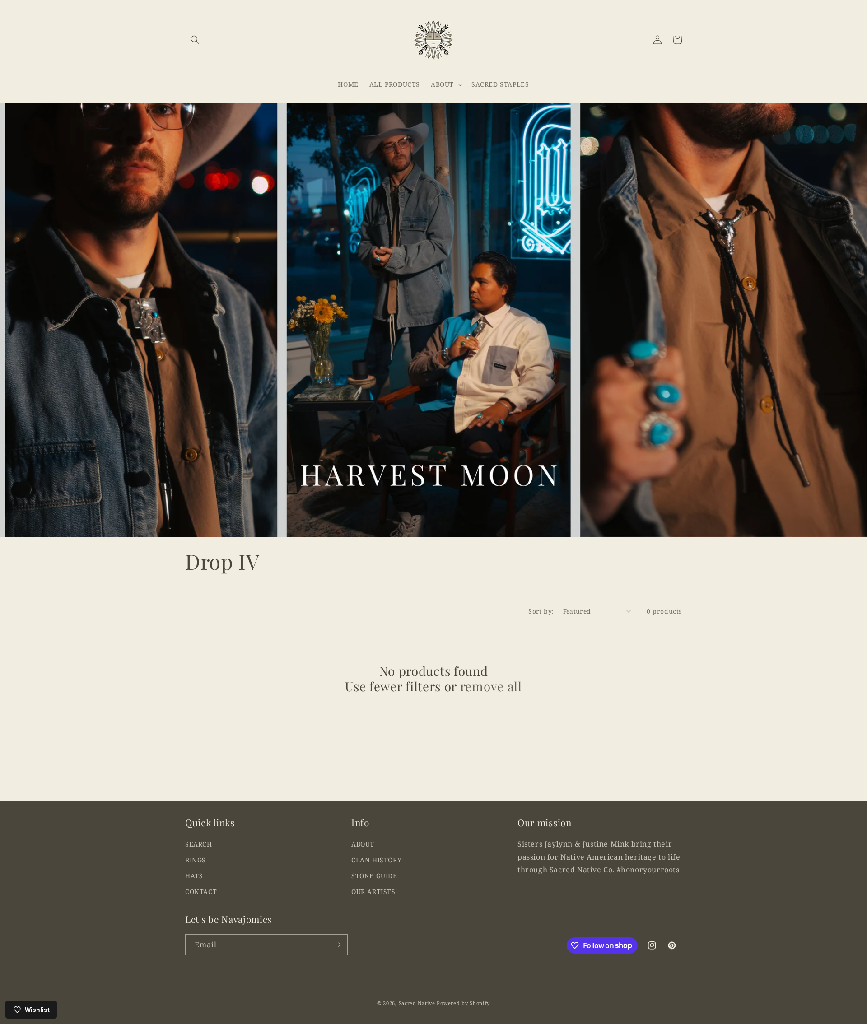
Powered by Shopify (463, 1003)
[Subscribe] (337, 944)
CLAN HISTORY (376, 860)
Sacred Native (417, 1003)
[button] (195, 40)
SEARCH (198, 844)
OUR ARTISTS (373, 891)
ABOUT (362, 844)
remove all (491, 686)
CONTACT (201, 891)
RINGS (195, 860)
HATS (194, 875)
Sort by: (541, 611)
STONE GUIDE (374, 875)
